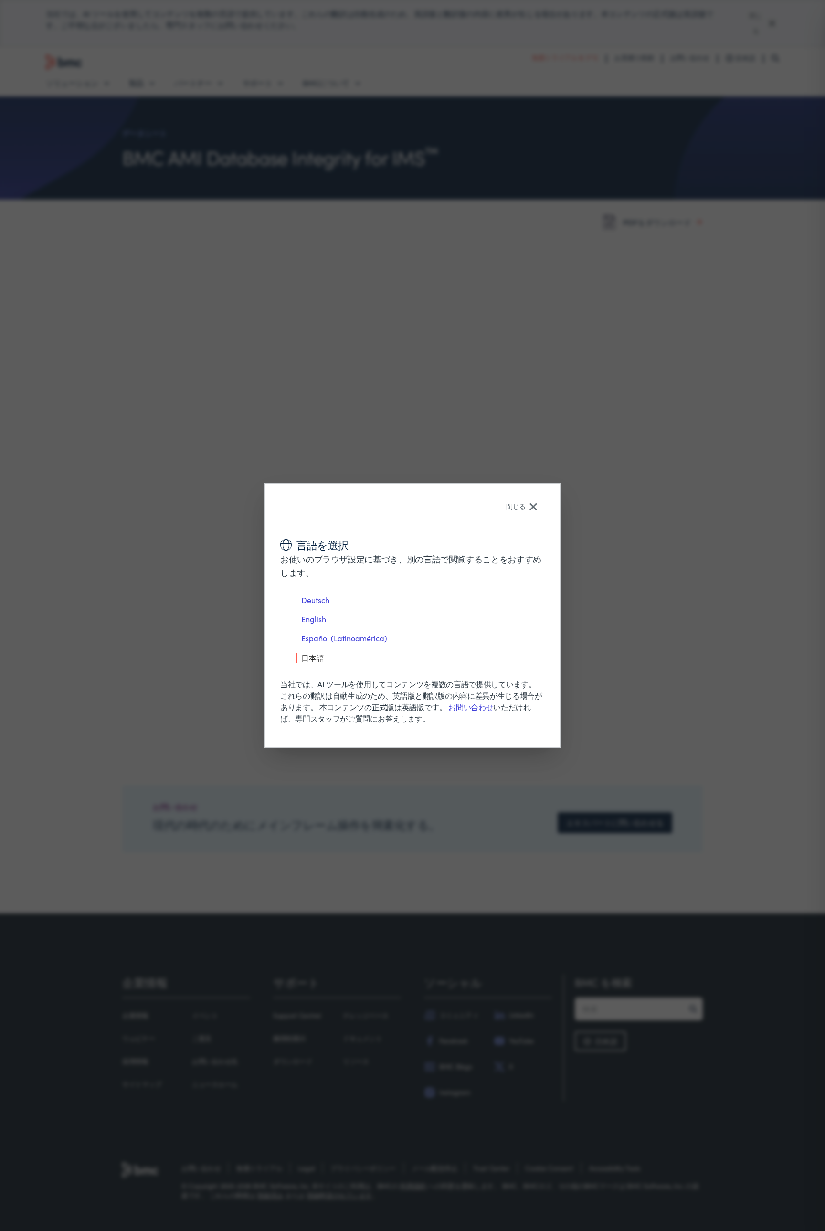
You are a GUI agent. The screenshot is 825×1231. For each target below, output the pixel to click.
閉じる (516, 506)
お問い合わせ (470, 707)
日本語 (312, 657)
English (313, 619)
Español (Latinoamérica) (344, 638)
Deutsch (315, 600)
